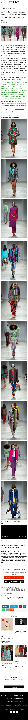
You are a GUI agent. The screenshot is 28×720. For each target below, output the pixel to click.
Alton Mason (9, 105)
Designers (3, 8)
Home (2, 695)
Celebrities (3, 633)
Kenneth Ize (17, 587)
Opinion (10, 663)
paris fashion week (18, 588)
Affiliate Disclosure (18, 698)
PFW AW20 (23, 590)
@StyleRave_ (16, 547)
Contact (16, 695)
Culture (3, 663)
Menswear (9, 633)
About (6, 695)
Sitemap (21, 701)
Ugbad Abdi (10, 107)
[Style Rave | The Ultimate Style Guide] (14, 2)
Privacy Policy (23, 695)
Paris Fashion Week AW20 (20, 589)
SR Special (24, 627)
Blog (11, 695)
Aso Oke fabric (8, 66)
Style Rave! (12, 8)
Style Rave (9, 593)
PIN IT (14, 138)
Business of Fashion (10, 587)
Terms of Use (9, 698)
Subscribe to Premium (14, 578)
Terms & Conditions (15, 560)
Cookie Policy (10, 701)
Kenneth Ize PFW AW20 (10, 588)
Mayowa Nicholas (17, 105)
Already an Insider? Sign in (14, 581)
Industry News (18, 627)
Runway (7, 8)
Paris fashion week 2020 (10, 589)
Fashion (7, 663)
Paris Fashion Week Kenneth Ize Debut (13, 590)
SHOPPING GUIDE (4, 634)
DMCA (16, 701)
